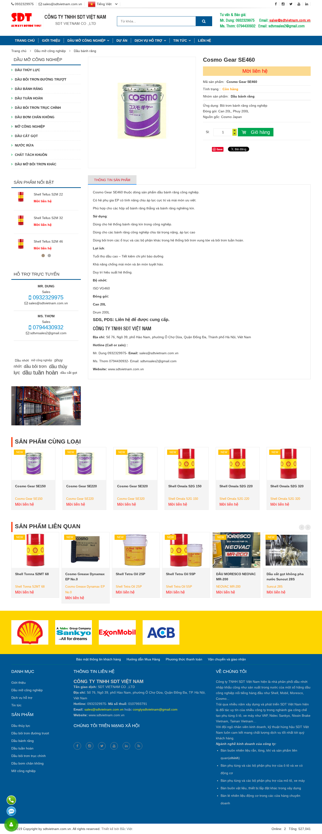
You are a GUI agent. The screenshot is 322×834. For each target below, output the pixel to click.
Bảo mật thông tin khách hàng (98, 659)
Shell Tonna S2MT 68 (32, 574)
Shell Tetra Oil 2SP (130, 574)
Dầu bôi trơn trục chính (38, 108)
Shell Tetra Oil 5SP (180, 574)
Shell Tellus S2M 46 (48, 241)
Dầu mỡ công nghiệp (86, 40)
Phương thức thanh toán (184, 659)
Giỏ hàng (260, 132)
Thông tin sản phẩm (112, 180)
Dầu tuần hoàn (29, 98)
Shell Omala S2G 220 (236, 486)
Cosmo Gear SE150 (30, 486)
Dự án (121, 40)
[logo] (58, 13)
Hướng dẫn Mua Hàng (143, 659)
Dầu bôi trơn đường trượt (40, 79)
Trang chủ (25, 40)
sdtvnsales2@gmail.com (47, 333)
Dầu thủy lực (27, 70)
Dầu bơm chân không (34, 117)
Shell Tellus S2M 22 (48, 194)
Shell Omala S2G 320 (287, 486)
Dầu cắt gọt (26, 136)
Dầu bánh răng (85, 51)
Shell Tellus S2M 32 (48, 218)
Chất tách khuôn (31, 155)
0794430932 (47, 327)
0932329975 (47, 297)
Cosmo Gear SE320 (132, 486)
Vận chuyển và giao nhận (227, 659)
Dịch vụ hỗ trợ (148, 40)
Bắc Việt (126, 829)
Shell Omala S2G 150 (185, 486)
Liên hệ (204, 40)
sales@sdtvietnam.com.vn (290, 20)
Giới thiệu (51, 40)
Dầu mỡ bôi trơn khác (35, 164)
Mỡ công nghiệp (30, 126)
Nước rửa (24, 145)
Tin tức (180, 40)
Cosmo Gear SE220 (81, 486)
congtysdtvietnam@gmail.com (155, 709)
